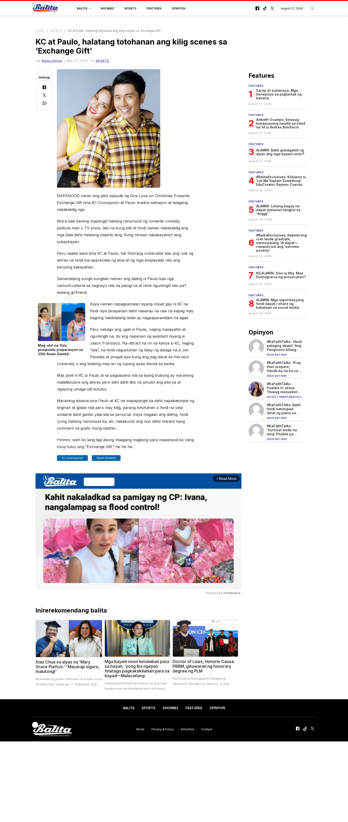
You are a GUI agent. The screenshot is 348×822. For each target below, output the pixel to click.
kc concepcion (72, 458)
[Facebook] (44, 88)
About (140, 729)
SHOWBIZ (107, 8)
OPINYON (178, 8)
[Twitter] (44, 96)
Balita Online (52, 61)
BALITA (82, 8)
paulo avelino (106, 458)
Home (40, 30)
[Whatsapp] (44, 104)
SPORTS (130, 8)
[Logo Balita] (45, 8)
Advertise (187, 729)
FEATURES (154, 8)
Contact (206, 729)
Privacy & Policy (163, 729)
